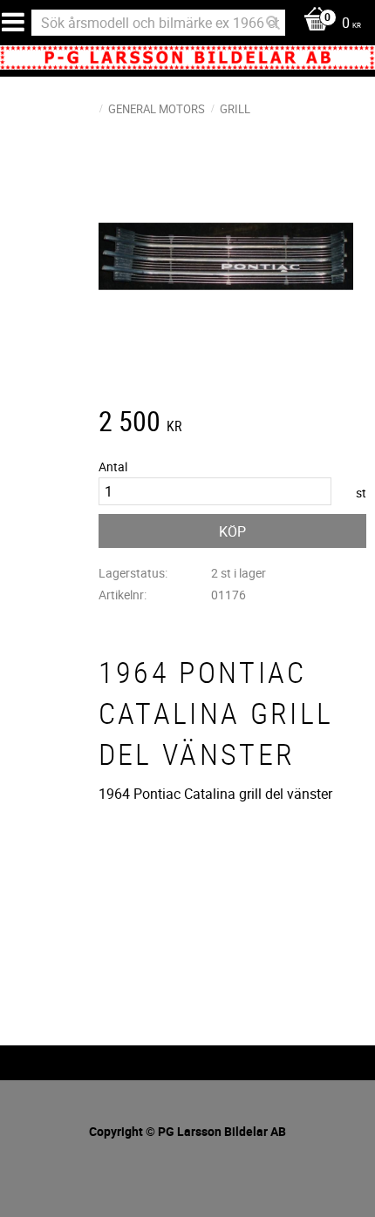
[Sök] (273, 23)
